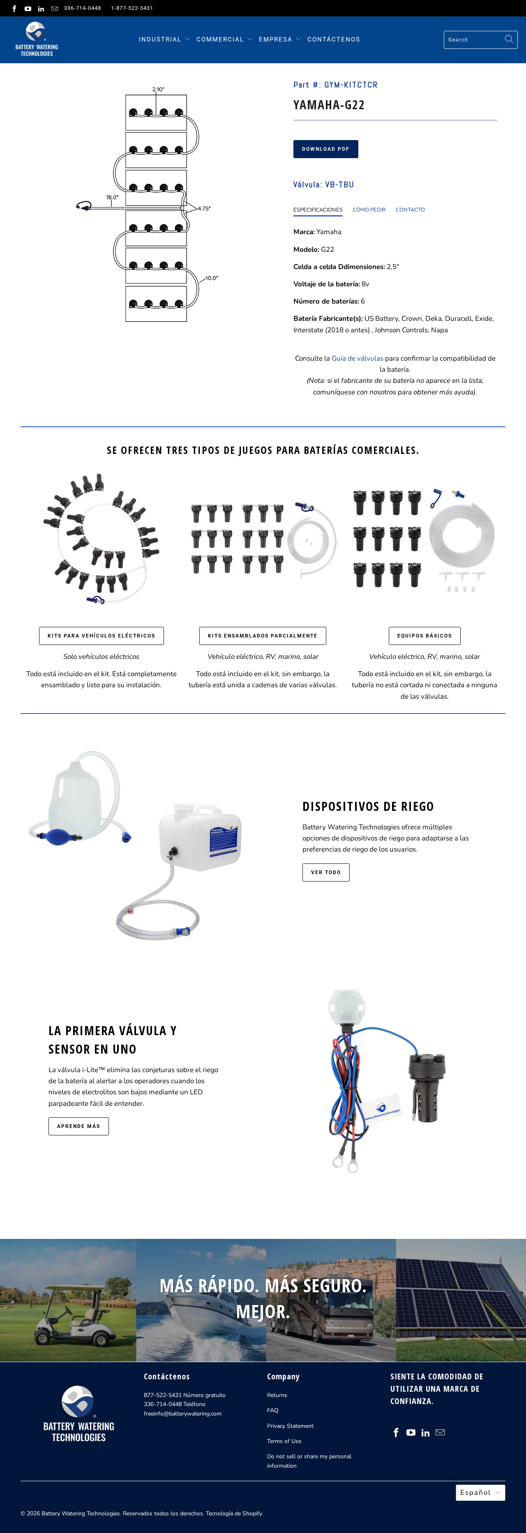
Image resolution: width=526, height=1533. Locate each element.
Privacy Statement (290, 1426)
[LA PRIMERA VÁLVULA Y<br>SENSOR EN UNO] (390, 1077)
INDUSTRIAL (160, 39)
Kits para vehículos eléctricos (101, 636)
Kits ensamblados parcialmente (263, 636)
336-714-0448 (82, 8)
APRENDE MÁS (78, 1126)
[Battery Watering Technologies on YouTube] (27, 8)
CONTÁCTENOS (333, 39)
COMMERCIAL (220, 39)
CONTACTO (410, 210)
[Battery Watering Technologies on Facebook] (14, 8)
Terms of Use (284, 1441)
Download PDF (326, 149)
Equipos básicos (424, 636)
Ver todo (326, 872)
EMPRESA (277, 39)
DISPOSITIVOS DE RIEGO (368, 806)
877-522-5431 (163, 1395)
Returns (277, 1395)
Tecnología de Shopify (234, 1513)
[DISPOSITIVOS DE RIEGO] (136, 838)
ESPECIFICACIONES (318, 210)
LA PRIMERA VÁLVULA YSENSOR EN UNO (112, 1039)
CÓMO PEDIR (369, 210)
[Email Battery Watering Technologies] (54, 8)
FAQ (273, 1410)
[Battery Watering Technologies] (36, 40)
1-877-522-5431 (132, 8)
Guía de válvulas (357, 358)
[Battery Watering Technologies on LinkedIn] (40, 8)
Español (475, 1492)
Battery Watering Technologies (81, 1513)
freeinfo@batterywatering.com (182, 1414)
